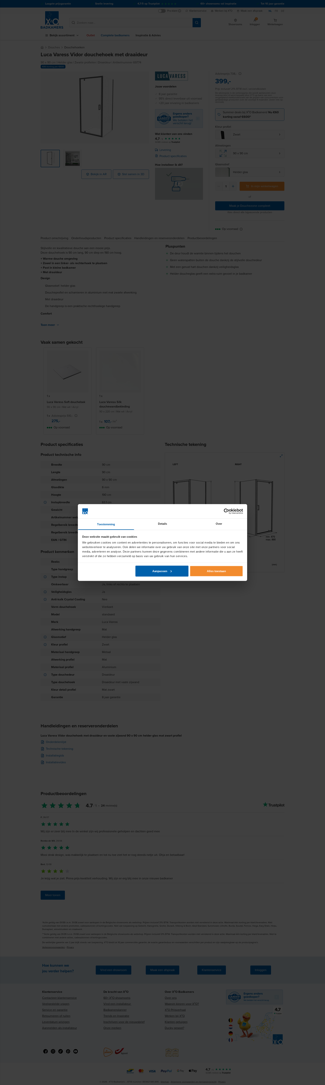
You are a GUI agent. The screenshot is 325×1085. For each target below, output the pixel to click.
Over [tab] (219, 523)
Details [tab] (162, 523)
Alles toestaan (216, 571)
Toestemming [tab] (106, 524)
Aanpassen (159, 571)
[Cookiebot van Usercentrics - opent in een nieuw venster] (226, 511)
